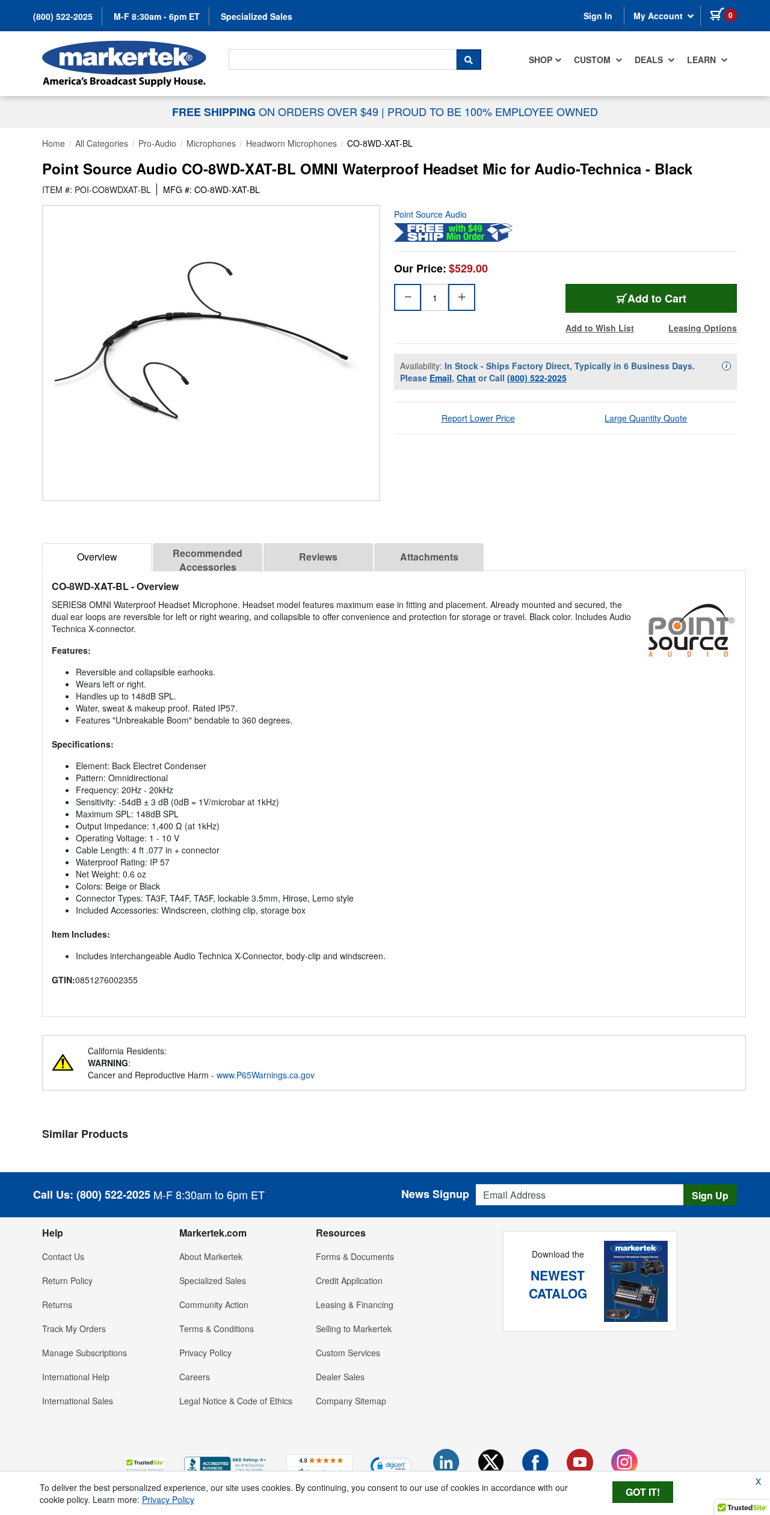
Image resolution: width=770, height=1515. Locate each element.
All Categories (101, 143)
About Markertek (210, 1256)
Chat (466, 378)
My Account (659, 16)
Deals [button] (650, 60)
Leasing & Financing (354, 1304)
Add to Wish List (599, 328)
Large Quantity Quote (646, 418)
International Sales (77, 1401)
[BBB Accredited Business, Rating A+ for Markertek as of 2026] (226, 1464)
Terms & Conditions (216, 1329)
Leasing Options (702, 328)
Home (53, 143)
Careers (194, 1377)
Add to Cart (656, 298)
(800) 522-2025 (63, 16)
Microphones (211, 143)
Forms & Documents (355, 1256)
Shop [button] (540, 60)
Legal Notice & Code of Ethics (235, 1401)
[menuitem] (545, 60)
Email (441, 378)
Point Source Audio (430, 214)
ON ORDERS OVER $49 (276, 111)
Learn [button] (702, 60)
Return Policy (67, 1280)
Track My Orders (74, 1329)
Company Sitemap (351, 1401)
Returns (57, 1304)
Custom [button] (593, 60)
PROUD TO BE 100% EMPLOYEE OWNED (492, 111)
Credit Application (349, 1280)
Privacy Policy (205, 1353)
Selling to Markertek (354, 1329)
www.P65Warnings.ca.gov (266, 1075)
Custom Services (348, 1353)
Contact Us (63, 1256)
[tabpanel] (394, 789)
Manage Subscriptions (84, 1353)
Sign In (598, 16)
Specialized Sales (256, 16)
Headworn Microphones (291, 143)
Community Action (213, 1304)
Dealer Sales (340, 1377)
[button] (145, 1465)
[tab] (97, 557)
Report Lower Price (478, 418)
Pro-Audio (157, 143)
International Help (75, 1377)
